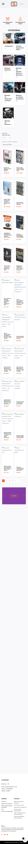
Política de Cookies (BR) (6, 811)
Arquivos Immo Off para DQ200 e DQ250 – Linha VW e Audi (20, 169)
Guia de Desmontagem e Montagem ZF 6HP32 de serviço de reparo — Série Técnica (7, 336)
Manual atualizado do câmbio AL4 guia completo (20, 402)
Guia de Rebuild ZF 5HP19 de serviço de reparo (20, 337)
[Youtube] (4, 834)
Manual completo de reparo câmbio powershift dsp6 (20, 436)
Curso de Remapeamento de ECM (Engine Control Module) (19, 236)
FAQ (2, 809)
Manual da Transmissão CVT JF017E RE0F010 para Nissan (20, 469)
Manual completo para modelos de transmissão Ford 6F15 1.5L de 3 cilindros (7, 468)
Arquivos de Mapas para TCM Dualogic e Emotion (7, 169)
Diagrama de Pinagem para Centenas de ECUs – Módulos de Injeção (19, 268)
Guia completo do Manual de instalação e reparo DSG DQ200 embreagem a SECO (7, 301)
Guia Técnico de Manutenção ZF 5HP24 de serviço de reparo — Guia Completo (20, 369)
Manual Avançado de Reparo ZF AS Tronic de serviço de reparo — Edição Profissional (7, 435)
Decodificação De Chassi (20, 23)
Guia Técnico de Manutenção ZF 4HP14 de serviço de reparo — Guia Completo (7, 369)
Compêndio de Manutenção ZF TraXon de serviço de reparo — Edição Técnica (8, 235)
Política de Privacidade (6, 803)
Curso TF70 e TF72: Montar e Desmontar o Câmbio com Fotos (7, 268)
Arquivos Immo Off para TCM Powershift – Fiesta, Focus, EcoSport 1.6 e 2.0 (7, 202)
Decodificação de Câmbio (7, 23)
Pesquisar (10, 137)
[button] (4, 496)
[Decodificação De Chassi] (20, 19)
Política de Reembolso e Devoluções (6, 806)
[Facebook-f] (2, 834)
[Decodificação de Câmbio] (8, 19)
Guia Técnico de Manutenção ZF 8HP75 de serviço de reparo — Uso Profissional (7, 401)
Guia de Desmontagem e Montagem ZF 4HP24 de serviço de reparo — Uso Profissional (20, 302)
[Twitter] (7, 834)
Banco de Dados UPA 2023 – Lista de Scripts (19, 203)
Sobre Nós (3, 801)
